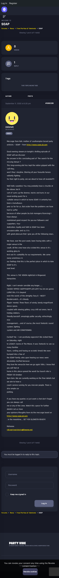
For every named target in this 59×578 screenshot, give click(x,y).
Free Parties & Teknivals (26, 28)
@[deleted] (9, 129)
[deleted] (9, 127)
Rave (12, 28)
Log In (44, 503)
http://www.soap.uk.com (37, 144)
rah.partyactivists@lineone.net (20, 429)
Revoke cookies (30, 571)
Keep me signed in (18, 494)
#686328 (49, 103)
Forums (4, 28)
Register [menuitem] (13, 3)
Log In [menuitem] (4, 3)
